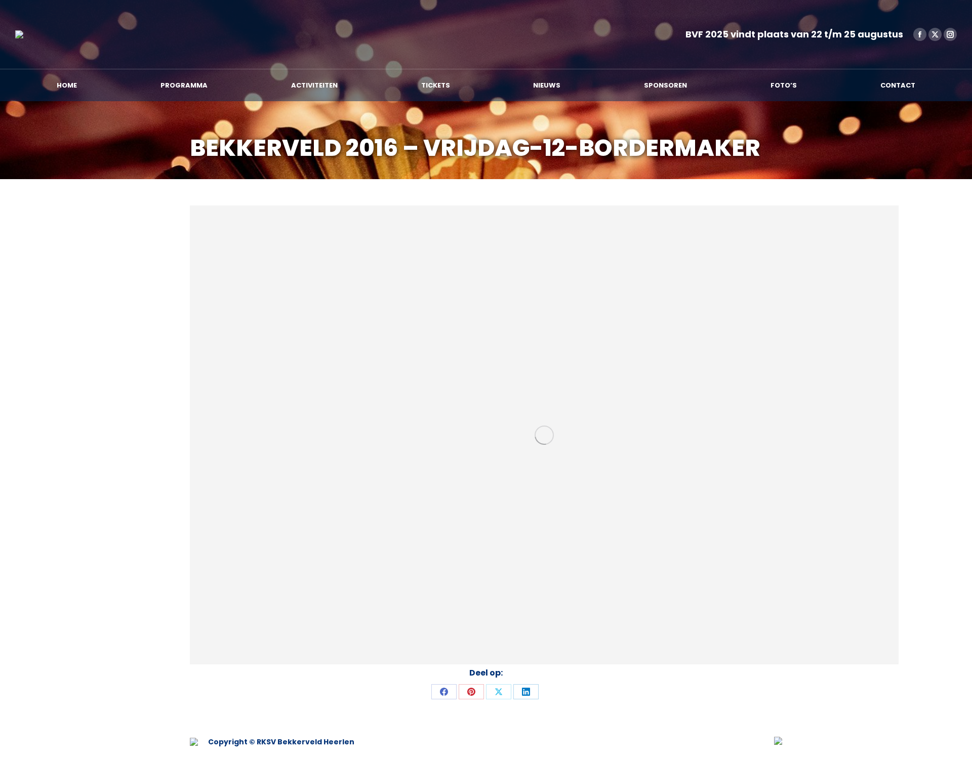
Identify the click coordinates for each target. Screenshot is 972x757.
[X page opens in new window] (935, 34)
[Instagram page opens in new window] (950, 34)
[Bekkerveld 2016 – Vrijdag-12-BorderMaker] (544, 434)
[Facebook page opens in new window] (919, 34)
